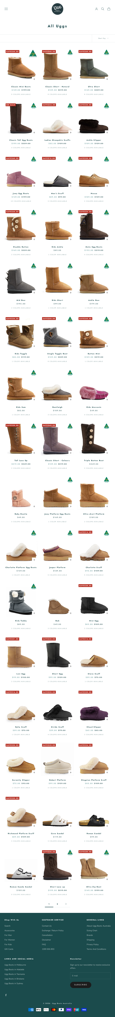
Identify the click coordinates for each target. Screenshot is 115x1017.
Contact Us (47, 926)
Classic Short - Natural (57, 86)
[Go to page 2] (66, 904)
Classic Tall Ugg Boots (21, 140)
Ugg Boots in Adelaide (14, 969)
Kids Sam (21, 407)
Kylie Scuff (21, 727)
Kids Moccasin (94, 407)
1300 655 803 (48, 949)
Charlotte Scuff (94, 567)
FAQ (44, 944)
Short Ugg (57, 674)
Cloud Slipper (94, 727)
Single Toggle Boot (57, 353)
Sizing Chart (92, 930)
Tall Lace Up (21, 460)
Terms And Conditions (96, 949)
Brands (90, 935)
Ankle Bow (94, 300)
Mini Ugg (94, 621)
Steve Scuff (94, 674)
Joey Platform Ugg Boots (58, 514)
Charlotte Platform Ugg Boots (21, 567)
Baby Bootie (21, 514)
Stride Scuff (57, 727)
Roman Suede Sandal (21, 887)
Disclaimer (46, 939)
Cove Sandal (57, 833)
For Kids (8, 944)
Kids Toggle (21, 353)
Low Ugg (21, 674)
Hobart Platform (57, 780)
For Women (9, 939)
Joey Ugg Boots (21, 193)
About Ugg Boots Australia (99, 926)
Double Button (21, 247)
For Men (8, 935)
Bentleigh (57, 407)
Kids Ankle (57, 247)
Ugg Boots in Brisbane (14, 978)
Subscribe (80, 985)
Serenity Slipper (21, 780)
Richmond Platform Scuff (21, 833)
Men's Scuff (57, 193)
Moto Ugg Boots (94, 247)
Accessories (9, 930)
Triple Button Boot (94, 460)
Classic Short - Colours (57, 460)
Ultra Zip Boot (93, 887)
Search (7, 926)
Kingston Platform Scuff (94, 780)
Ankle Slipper (94, 140)
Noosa (94, 193)
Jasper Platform (57, 567)
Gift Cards (8, 949)
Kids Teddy (21, 621)
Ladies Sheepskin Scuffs (57, 140)
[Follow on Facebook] (5, 995)
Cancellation (47, 935)
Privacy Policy (93, 944)
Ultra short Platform (93, 514)
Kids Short (57, 300)
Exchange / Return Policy (53, 930)
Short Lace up (57, 887)
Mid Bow (21, 300)
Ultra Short (94, 86)
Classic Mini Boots (21, 86)
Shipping (90, 939)
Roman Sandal (94, 833)
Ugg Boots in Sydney (13, 983)
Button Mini (94, 353)
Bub (57, 621)
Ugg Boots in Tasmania (14, 974)
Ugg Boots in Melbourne (15, 965)
